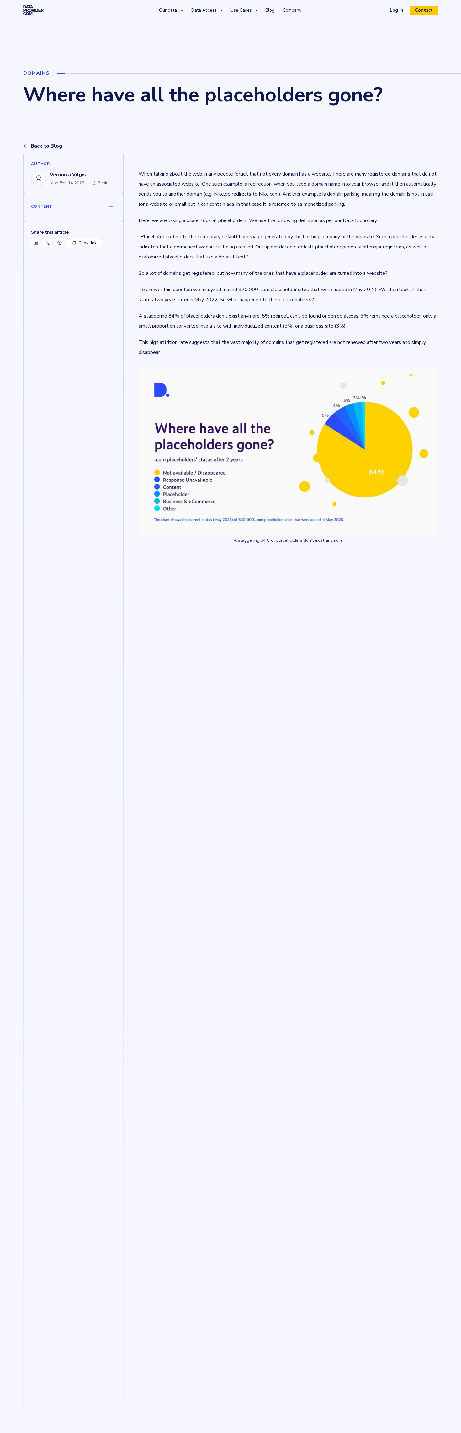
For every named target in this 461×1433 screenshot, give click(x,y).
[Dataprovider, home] (34, 10)
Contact (424, 10)
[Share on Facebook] (59, 242)
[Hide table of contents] (111, 206)
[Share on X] (47, 242)
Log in (399, 11)
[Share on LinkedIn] (35, 242)
